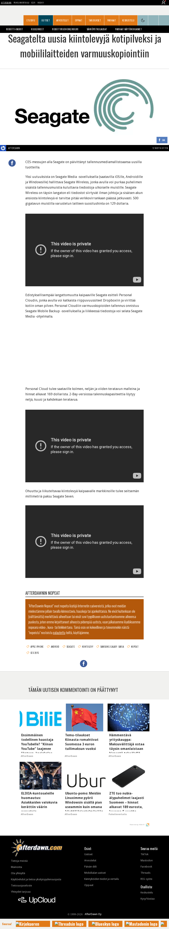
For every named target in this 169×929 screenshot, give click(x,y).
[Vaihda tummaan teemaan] (143, 20)
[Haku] (164, 20)
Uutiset (45, 20)
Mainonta (16, 867)
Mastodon (147, 860)
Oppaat (78, 20)
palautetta (59, 632)
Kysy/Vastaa (148, 898)
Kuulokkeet (37, 29)
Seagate (71, 646)
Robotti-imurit (14, 29)
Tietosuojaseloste (21, 885)
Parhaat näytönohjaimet (128, 29)
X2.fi (33, 2)
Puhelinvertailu (21, 2)
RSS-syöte (146, 878)
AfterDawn (6, 2)
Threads (145, 872)
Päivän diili (90, 866)
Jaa (163, 140)
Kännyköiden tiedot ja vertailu (101, 878)
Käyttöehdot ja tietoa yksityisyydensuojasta (36, 879)
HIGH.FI (41, 2)
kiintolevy (87, 646)
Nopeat (134, 646)
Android (55, 646)
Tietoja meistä (19, 860)
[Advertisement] (84, 350)
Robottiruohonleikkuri (65, 29)
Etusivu (31, 20)
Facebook (146, 866)
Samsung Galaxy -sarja (112, 646)
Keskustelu (128, 20)
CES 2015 (35, 652)
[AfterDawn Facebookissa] (153, 20)
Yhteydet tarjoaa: (21, 891)
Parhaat (111, 20)
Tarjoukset (95, 20)
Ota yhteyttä (18, 873)
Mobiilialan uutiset (95, 872)
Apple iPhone (37, 646)
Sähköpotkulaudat (97, 29)
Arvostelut (62, 20)
